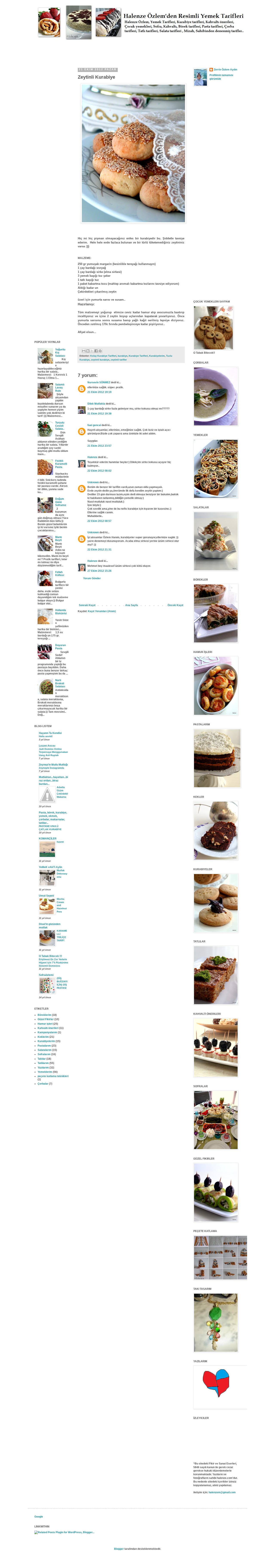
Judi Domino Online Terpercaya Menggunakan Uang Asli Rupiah (53, 752)
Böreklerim (44, 1014)
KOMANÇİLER (48, 838)
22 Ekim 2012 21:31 (99, 549)
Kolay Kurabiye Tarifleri (103, 356)
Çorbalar (43, 1083)
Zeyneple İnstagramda (51, 768)
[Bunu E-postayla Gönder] (84, 351)
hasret (60, 842)
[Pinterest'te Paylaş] (100, 351)
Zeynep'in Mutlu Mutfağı (53, 764)
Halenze (92, 457)
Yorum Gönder (92, 578)
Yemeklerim (45, 1071)
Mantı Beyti (58, 539)
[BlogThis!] (88, 351)
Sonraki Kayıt (87, 605)
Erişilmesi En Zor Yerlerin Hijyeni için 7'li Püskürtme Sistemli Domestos (53, 962)
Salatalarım (45, 1050)
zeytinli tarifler (119, 359)
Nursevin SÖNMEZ (98, 382)
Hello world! (46, 736)
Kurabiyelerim (157, 356)
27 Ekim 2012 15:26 (99, 570)
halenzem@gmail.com (222, 1492)
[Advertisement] (112, 49)
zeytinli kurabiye (100, 359)
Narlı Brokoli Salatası (60, 683)
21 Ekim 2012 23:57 (99, 445)
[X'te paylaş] (92, 351)
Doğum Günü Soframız (60, 502)
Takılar (42, 1058)
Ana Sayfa (131, 605)
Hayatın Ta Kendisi (50, 733)
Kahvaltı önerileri (48, 1028)
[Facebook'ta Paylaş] (96, 351)
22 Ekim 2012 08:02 (99, 470)
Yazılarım (43, 1067)
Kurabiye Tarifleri (138, 356)
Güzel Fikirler (46, 1019)
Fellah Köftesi (59, 574)
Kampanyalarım (47, 1032)
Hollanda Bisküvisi (61, 612)
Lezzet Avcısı (47, 745)
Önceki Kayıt (175, 605)
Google (38, 1516)
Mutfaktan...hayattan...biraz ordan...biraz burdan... (53, 781)
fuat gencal (94, 425)
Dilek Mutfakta (96, 403)
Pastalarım (44, 1045)
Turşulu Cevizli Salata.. (59, 425)
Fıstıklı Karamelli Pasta (61, 464)
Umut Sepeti (46, 895)
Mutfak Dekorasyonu (62, 873)
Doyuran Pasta (60, 647)
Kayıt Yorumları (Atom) (102, 611)
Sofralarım (44, 1054)
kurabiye (122, 356)
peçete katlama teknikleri (53, 1076)
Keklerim (43, 1036)
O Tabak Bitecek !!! (50, 956)
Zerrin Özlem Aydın (225, 69)
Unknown (93, 482)
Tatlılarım (43, 1063)
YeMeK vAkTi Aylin (50, 867)
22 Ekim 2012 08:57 (99, 521)
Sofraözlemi (46, 975)
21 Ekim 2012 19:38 (99, 413)
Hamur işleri (45, 1023)
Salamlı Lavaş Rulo (59, 387)
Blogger (119, 1548)
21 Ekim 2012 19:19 (99, 392)
